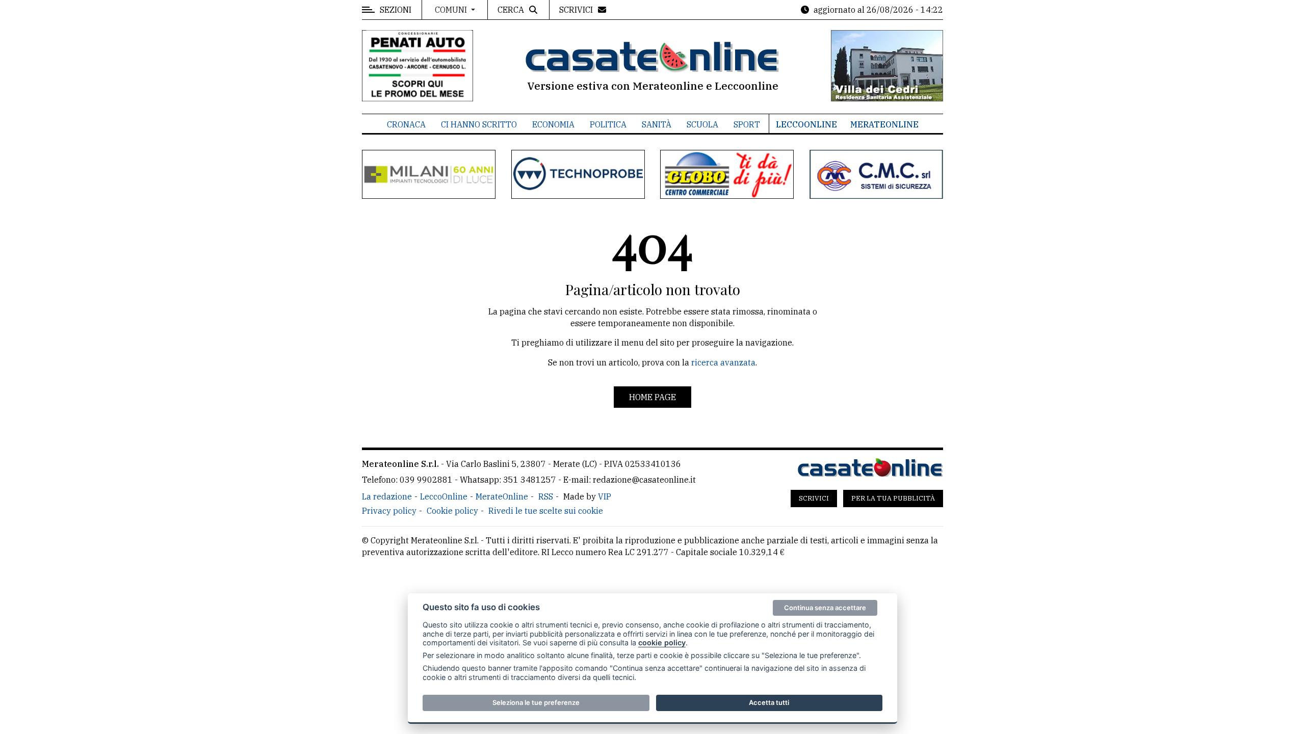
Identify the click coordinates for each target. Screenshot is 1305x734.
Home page (652, 397)
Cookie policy (452, 511)
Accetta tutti (769, 702)
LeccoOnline (806, 124)
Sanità (656, 124)
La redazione (387, 496)
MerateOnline (884, 124)
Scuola (702, 124)
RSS (545, 496)
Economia (553, 124)
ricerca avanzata (723, 362)
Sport (747, 124)
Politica (608, 124)
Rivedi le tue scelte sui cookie (545, 511)
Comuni (452, 10)
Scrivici (814, 498)
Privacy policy (389, 511)
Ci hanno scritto (479, 124)
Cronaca (406, 124)
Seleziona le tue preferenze (536, 702)
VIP (604, 496)
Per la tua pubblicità (893, 498)
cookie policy (662, 642)
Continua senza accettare (825, 608)
